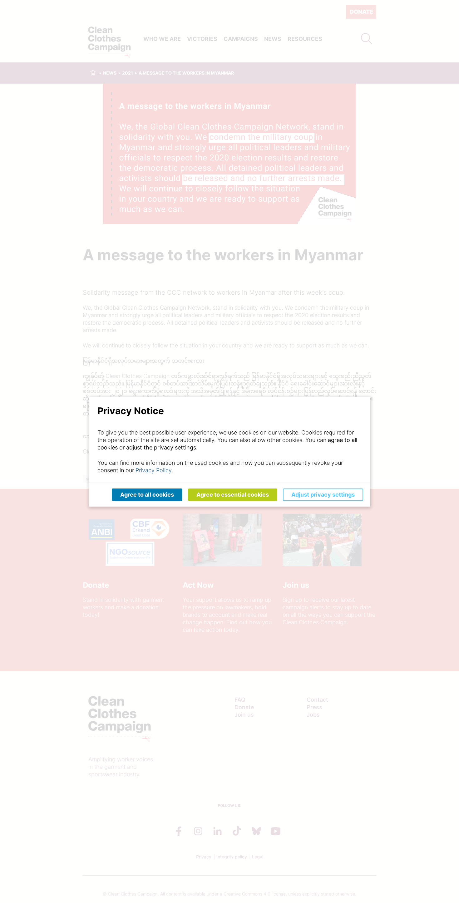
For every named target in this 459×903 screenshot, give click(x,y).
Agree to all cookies (147, 494)
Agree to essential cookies (232, 494)
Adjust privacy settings (323, 494)
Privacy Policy (153, 470)
